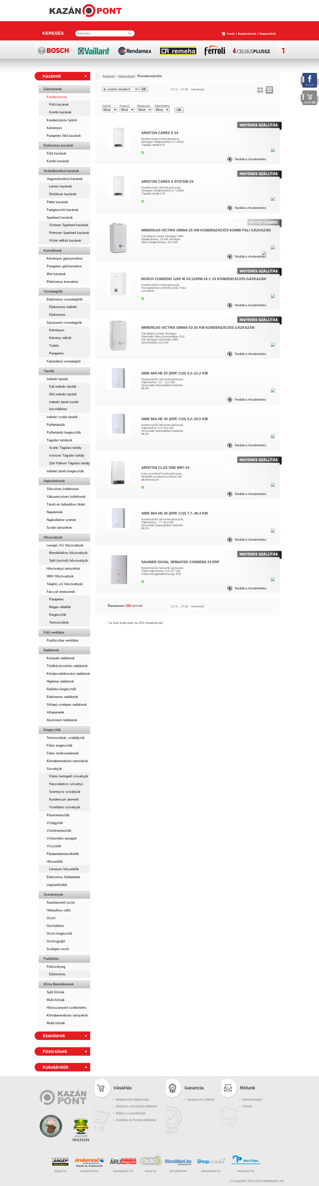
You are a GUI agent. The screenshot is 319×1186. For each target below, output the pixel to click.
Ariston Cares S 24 (159, 133)
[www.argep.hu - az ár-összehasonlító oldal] (60, 1164)
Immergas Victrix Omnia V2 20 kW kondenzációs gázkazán (197, 328)
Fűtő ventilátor (54, 632)
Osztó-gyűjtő (56, 941)
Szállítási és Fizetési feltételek (136, 1120)
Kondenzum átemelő (64, 799)
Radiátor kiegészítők (61, 689)
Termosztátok (59, 622)
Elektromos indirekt (63, 307)
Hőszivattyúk (53, 537)
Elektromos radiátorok (62, 697)
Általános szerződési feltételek (136, 1106)
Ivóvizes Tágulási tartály (66, 455)
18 (186, 89)
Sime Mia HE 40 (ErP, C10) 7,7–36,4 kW (174, 513)
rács (260, 90)
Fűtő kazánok (59, 104)
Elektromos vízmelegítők (65, 299)
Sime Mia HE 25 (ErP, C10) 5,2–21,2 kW (174, 373)
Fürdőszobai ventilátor (63, 640)
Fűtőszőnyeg (56, 967)
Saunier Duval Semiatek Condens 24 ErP (180, 562)
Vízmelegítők (53, 291)
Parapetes (56, 353)
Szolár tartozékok (59, 527)
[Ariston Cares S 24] (118, 148)
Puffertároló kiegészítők (64, 432)
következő (197, 89)
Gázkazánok (53, 89)
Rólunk (247, 1106)
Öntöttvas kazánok (63, 194)
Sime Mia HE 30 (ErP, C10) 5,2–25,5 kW (174, 419)
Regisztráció (267, 33)
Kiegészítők (57, 615)
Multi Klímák (56, 1000)
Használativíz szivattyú (66, 784)
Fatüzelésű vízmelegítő (63, 361)
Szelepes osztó (58, 949)
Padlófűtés (51, 959)
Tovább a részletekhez (250, 159)
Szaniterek (54, 1035)
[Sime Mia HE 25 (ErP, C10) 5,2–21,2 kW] (118, 389)
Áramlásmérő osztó (61, 902)
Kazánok (52, 76)
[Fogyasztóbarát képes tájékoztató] (51, 1144)
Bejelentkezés (247, 33)
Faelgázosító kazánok (63, 210)
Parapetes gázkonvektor (64, 266)
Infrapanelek (55, 712)
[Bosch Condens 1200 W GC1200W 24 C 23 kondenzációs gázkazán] (118, 294)
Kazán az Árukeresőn (89, 1165)
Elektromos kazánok (58, 145)
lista (269, 90)
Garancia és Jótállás (201, 1099)
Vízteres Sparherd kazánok (68, 225)
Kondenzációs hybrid (62, 120)
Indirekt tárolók (57, 379)
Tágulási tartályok (59, 440)
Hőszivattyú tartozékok (63, 568)
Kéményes (54, 128)
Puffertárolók (56, 425)
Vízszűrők (54, 846)
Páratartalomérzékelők (63, 854)
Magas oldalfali (60, 607)
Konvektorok (53, 250)
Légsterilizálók (57, 885)
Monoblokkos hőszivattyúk (68, 553)
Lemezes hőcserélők (64, 869)
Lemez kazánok (60, 186)
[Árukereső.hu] (89, 1161)
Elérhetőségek (252, 1099)
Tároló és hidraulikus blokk (66, 504)
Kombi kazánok (60, 112)
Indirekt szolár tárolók (62, 417)
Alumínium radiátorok (62, 720)
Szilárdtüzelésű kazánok (61, 171)
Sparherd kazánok (60, 217)
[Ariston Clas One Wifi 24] (118, 483)
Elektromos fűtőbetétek (63, 877)
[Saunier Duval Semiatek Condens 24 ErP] (118, 583)
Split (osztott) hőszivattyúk (68, 560)
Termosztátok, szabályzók (66, 738)
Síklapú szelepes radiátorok (67, 704)
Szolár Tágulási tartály (65, 448)
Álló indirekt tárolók (63, 394)
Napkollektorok (54, 481)
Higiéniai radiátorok (60, 681)
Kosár (231, 33)
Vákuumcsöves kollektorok (66, 497)
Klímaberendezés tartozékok (67, 761)
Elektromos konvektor (62, 282)
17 (182, 89)
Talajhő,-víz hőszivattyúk (65, 584)
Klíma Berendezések (59, 984)
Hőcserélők (55, 861)
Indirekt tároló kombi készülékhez (64, 405)
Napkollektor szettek (61, 520)
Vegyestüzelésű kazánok (65, 179)
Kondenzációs (57, 97)
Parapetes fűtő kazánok (64, 136)
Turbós (54, 345)
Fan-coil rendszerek (61, 592)
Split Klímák (55, 992)
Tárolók (49, 371)
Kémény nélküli (60, 338)
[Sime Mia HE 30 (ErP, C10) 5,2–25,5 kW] (118, 434)
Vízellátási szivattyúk (64, 807)
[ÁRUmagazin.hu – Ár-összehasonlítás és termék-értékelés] (123, 1163)
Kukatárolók (56, 1067)
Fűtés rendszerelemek (63, 753)
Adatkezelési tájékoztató (132, 1099)
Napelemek (55, 512)
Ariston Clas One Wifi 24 (165, 468)
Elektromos (57, 315)
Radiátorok (51, 650)
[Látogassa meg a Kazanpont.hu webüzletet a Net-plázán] (246, 1163)
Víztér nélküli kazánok (65, 240)
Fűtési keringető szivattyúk (68, 776)
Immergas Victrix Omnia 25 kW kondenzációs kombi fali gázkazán (206, 230)
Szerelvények (53, 894)
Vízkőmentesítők (59, 831)
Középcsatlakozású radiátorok (68, 674)
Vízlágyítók (55, 823)
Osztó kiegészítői (59, 933)
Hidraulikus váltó (59, 910)
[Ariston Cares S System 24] (118, 197)
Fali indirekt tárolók (63, 386)
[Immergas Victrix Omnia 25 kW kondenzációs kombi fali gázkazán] (118, 252)
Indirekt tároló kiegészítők (65, 471)
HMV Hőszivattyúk (60, 576)
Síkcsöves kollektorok (63, 489)
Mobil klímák (56, 1023)
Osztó (51, 918)
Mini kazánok (56, 274)
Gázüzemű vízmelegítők (64, 323)
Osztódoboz (55, 926)
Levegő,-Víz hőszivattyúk (65, 545)
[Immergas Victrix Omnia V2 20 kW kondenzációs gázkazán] (118, 349)
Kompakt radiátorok (61, 658)
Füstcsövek (55, 1051)
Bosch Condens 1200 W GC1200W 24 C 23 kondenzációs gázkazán (203, 279)
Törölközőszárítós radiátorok (67, 666)
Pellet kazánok (57, 202)
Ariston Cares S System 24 (167, 181)
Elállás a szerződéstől (131, 1113)
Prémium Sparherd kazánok (69, 233)
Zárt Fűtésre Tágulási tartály (69, 463)
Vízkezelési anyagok (62, 838)
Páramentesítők (58, 815)
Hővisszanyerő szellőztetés (66, 1008)
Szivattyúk (54, 769)
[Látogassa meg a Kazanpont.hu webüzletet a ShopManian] (210, 1163)
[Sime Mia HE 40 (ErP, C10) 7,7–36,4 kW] (118, 529)
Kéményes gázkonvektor (64, 258)
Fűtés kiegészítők (60, 745)
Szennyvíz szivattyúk (64, 792)
